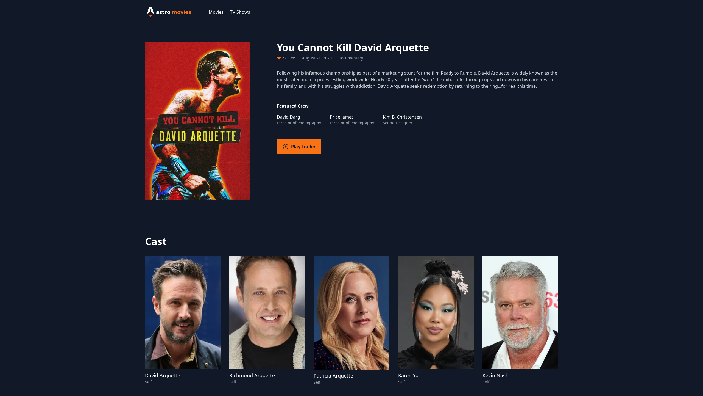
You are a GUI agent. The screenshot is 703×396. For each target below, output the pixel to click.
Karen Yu (408, 375)
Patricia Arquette (333, 375)
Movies (216, 12)
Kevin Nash (495, 375)
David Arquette (162, 375)
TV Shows (240, 12)
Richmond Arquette (252, 375)
